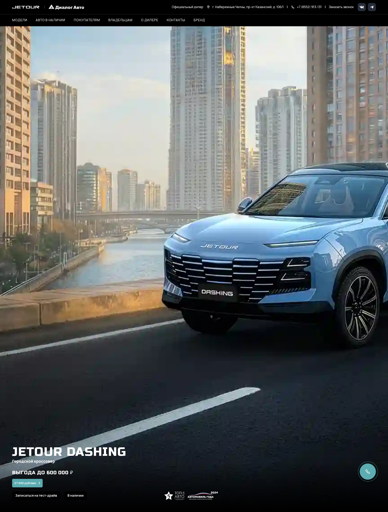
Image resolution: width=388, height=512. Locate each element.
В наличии (75, 495)
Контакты (176, 20)
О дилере (149, 20)
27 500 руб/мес (25, 483)
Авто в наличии (50, 20)
